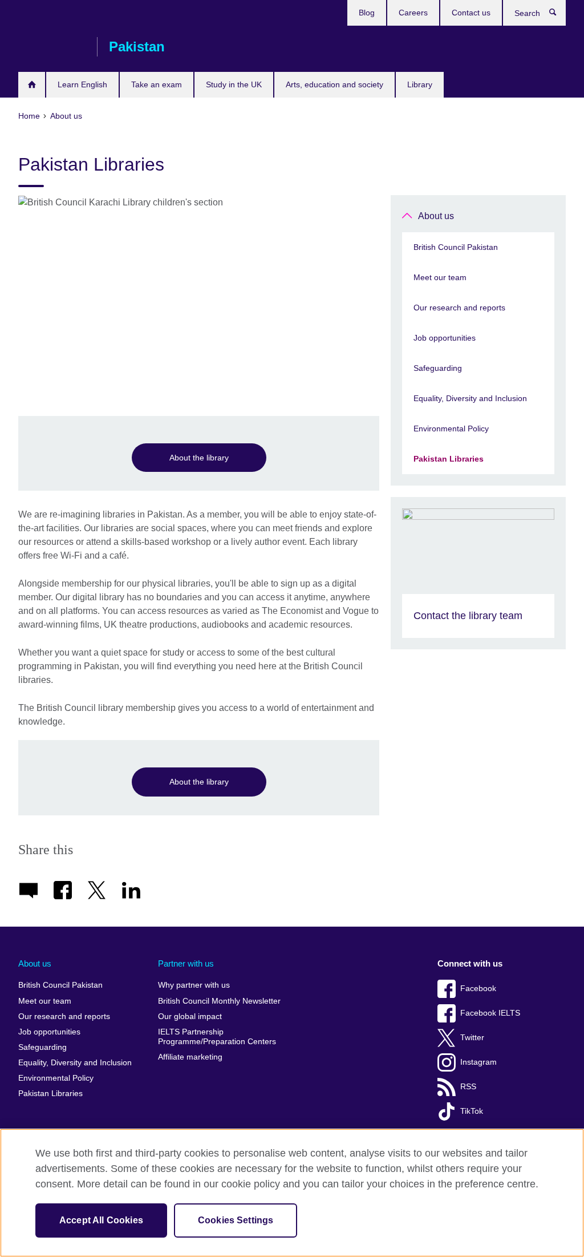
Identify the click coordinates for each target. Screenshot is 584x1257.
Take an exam (156, 84)
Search (558, 15)
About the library (199, 457)
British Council (52, 46)
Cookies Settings (236, 1220)
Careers (413, 12)
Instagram (478, 1062)
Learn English (82, 84)
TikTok (471, 1111)
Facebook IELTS (490, 1013)
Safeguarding (437, 368)
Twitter (472, 1037)
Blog (367, 12)
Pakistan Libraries (448, 458)
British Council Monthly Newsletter (219, 1001)
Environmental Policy (451, 428)
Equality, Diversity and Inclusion (470, 398)
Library (419, 84)
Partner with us (186, 963)
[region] (292, 1193)
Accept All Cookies (101, 1220)
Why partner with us (194, 985)
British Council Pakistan (455, 247)
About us (436, 216)
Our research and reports (459, 307)
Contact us (471, 12)
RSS (468, 1086)
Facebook (478, 988)
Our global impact (190, 1016)
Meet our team (440, 277)
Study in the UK (234, 84)
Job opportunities (444, 337)
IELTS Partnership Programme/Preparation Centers (217, 1037)
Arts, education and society (334, 84)
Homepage (31, 85)
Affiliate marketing (190, 1057)
